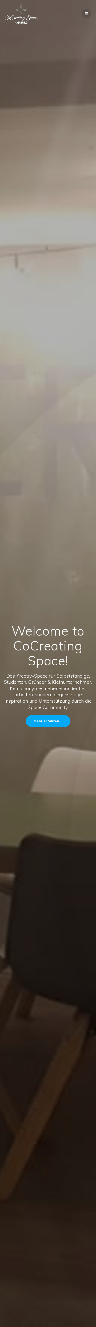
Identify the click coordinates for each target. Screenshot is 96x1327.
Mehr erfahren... (48, 721)
